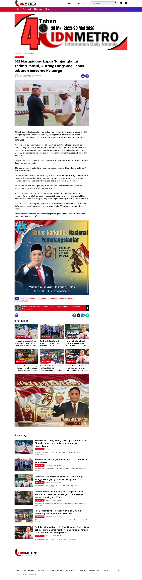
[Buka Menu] (126, 3)
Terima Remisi (23, 301)
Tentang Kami (29, 570)
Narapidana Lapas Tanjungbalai (62, 298)
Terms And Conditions (112, 570)
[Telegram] (83, 315)
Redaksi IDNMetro (25, 75)
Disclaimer (82, 570)
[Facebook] (74, 315)
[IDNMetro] (25, 3)
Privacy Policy (94, 570)
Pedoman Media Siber (66, 570)
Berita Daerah (19, 57)
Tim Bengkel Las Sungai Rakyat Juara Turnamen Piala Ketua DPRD (50, 343)
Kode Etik (50, 570)
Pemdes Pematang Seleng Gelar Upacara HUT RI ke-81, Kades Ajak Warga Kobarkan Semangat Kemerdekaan (26, 343)
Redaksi (18, 570)
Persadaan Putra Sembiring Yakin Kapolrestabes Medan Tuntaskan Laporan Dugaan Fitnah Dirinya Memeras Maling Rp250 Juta (26, 368)
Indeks (41, 570)
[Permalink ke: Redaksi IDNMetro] (17, 76)
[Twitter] (78, 315)
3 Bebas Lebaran (29, 298)
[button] (115, 3)
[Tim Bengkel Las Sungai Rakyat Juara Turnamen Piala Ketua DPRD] (52, 331)
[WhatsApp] (87, 315)
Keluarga (43, 298)
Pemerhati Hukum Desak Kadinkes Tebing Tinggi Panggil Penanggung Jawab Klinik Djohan (76, 343)
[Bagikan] (87, 76)
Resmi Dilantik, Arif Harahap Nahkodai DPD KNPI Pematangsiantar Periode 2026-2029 (51, 368)
